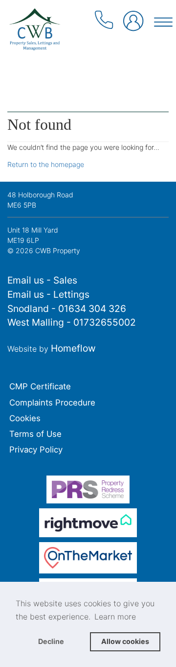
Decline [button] (51, 641)
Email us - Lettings (48, 294)
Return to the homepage (45, 164)
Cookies (25, 418)
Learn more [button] (115, 616)
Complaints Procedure (52, 402)
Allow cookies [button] (125, 641)
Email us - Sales (42, 280)
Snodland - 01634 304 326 (66, 308)
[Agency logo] (88, 50)
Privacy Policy (36, 449)
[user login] (134, 23)
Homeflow (73, 348)
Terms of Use (35, 434)
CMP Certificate (40, 386)
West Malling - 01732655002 (71, 322)
